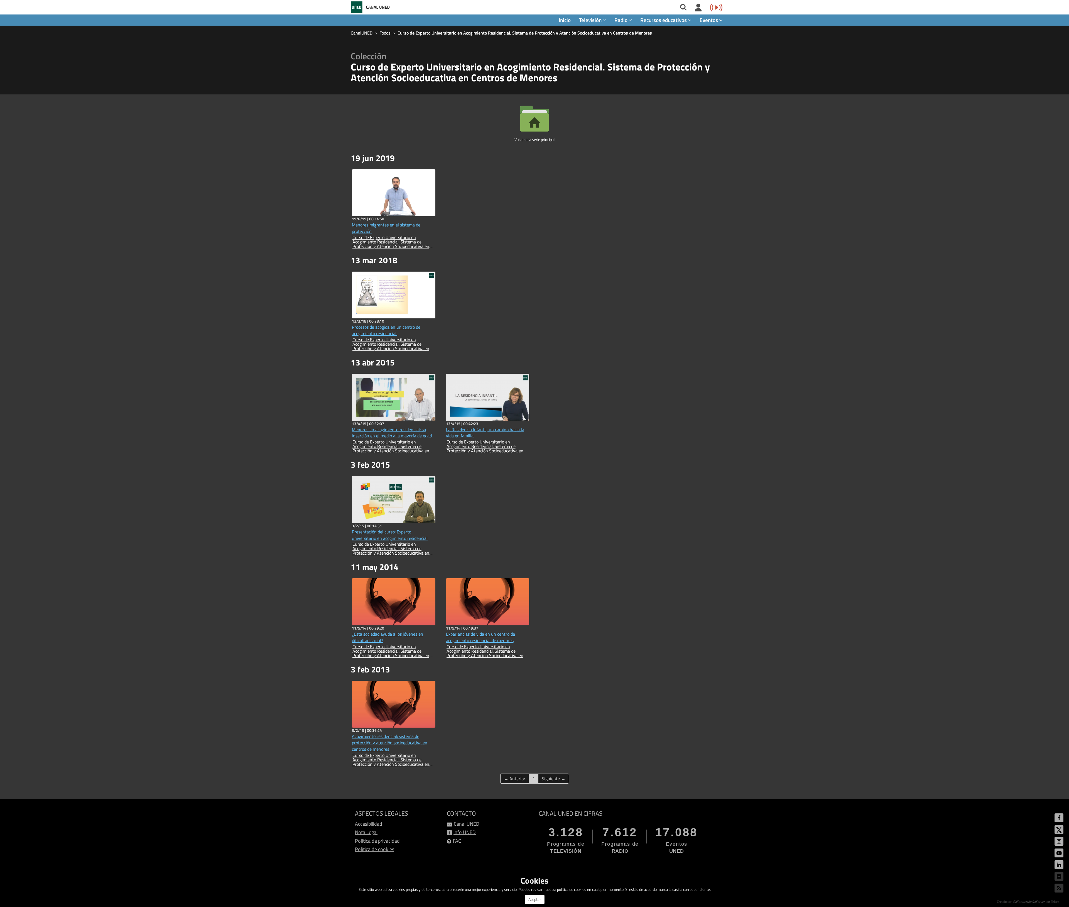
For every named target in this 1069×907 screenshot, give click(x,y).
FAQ (457, 841)
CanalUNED (361, 33)
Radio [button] (621, 20)
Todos (385, 33)
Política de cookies (374, 849)
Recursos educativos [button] (664, 20)
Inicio (565, 20)
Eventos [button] (709, 20)
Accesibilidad (368, 824)
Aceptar (534, 899)
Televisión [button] (591, 20)
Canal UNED (466, 824)
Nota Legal (366, 832)
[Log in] (698, 7)
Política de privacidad (377, 841)
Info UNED (464, 832)
